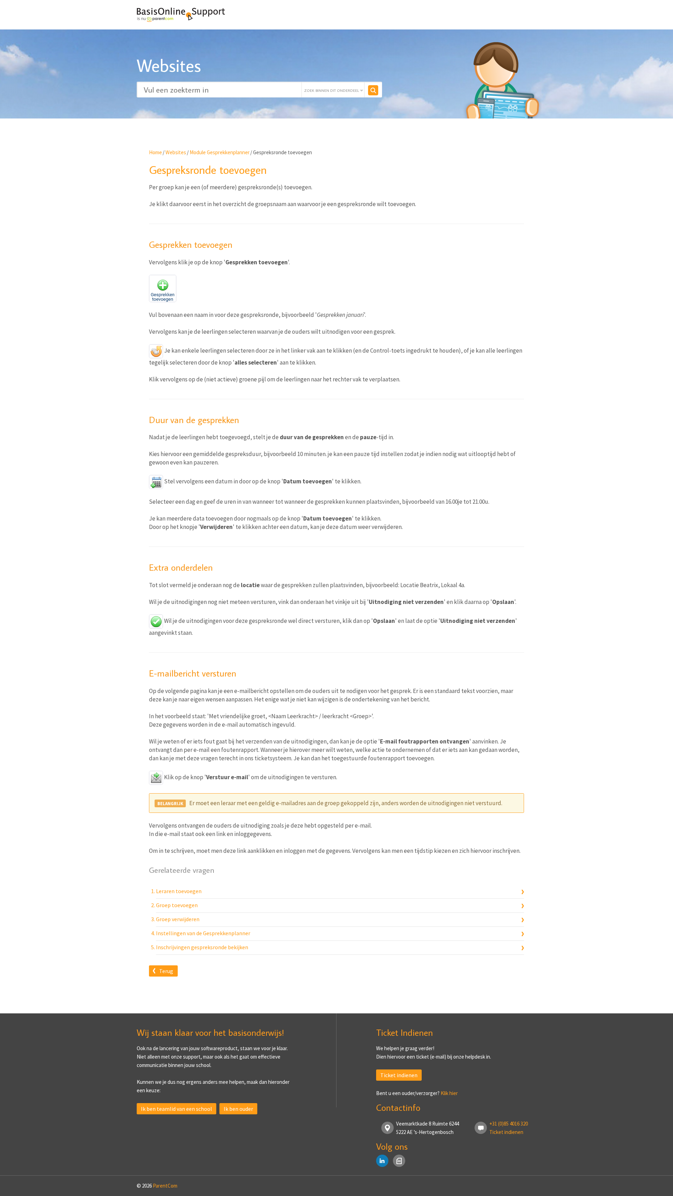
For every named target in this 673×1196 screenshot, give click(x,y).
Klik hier (449, 1093)
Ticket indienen (398, 1075)
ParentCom (165, 1185)
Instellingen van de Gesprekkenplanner (203, 933)
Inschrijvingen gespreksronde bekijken (202, 947)
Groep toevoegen (177, 905)
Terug (166, 970)
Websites (175, 152)
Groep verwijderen (177, 919)
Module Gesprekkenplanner (220, 152)
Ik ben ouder (238, 1108)
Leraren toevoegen (179, 891)
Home (155, 152)
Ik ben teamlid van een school (176, 1108)
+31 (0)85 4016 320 (508, 1123)
